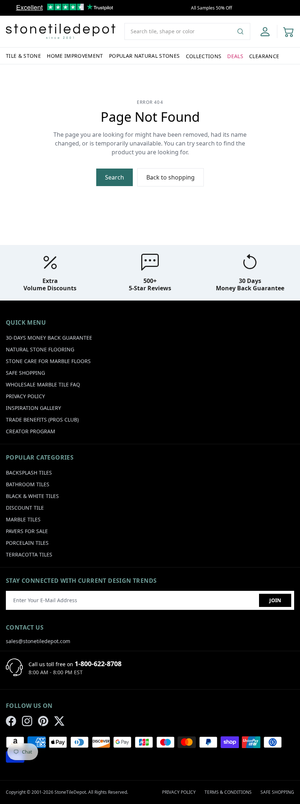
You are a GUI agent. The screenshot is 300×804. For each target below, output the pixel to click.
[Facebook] (11, 721)
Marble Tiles (23, 519)
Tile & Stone (23, 55)
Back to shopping (170, 177)
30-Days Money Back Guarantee (49, 337)
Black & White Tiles (32, 495)
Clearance (264, 56)
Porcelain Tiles (27, 542)
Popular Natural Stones (144, 55)
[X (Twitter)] (59, 721)
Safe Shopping (25, 372)
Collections (204, 56)
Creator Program (30, 431)
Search (114, 177)
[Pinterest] (43, 721)
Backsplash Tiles (29, 472)
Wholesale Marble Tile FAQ (43, 384)
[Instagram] (27, 721)
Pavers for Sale (27, 531)
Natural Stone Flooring (40, 349)
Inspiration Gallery (33, 407)
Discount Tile (25, 507)
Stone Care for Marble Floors (48, 361)
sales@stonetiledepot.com (38, 641)
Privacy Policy (25, 396)
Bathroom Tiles (27, 484)
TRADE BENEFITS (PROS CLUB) (42, 419)
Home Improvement (75, 55)
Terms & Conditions (228, 792)
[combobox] (187, 31)
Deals (235, 56)
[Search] (243, 31)
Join (275, 600)
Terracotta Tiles (29, 554)
